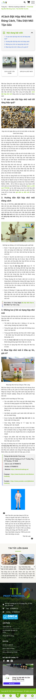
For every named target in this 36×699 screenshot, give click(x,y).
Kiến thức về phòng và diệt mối (17, 6)
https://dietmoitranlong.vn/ (20, 469)
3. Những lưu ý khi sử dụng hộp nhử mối (16, 44)
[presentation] (1, 567)
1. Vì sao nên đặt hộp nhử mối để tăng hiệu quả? (17, 38)
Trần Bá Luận (27, 536)
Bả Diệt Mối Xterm (28, 303)
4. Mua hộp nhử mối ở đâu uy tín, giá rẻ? (16, 47)
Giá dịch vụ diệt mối (8, 645)
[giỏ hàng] (28, 2)
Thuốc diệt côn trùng (8, 635)
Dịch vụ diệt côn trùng (9, 72)
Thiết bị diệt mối (7, 626)
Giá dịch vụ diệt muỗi (26, 71)
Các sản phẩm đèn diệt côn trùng (10, 631)
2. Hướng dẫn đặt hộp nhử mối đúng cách (16, 41)
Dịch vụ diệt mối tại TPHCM (10, 652)
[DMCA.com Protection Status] (10, 617)
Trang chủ (4, 6)
